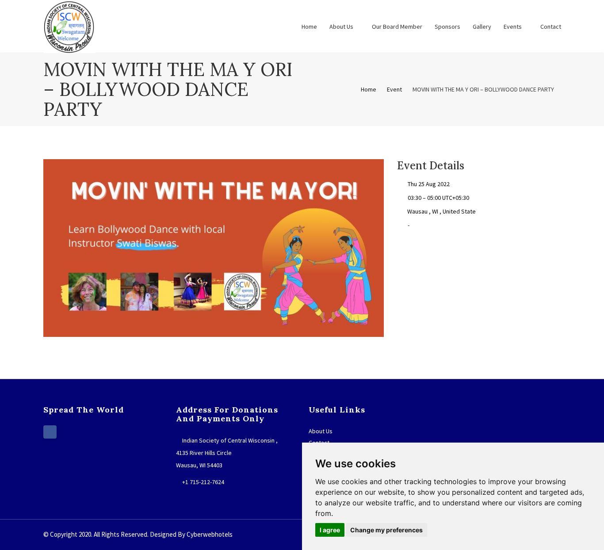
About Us (342, 27)
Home (309, 27)
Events (513, 27)
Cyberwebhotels (210, 534)
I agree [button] (330, 530)
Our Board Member (397, 27)
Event (394, 89)
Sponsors (447, 27)
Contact (550, 27)
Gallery (482, 27)
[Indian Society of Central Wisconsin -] (69, 26)
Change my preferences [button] (386, 530)
